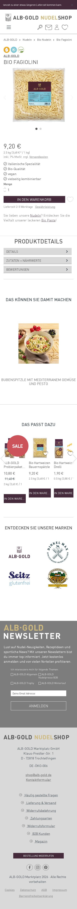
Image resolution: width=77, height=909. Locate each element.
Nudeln (35, 215)
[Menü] (8, 28)
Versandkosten (38, 157)
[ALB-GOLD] (19, 552)
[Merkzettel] (65, 28)
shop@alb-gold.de (39, 775)
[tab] (38, 251)
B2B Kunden (41, 833)
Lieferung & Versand (41, 803)
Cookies (10, 890)
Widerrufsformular (41, 826)
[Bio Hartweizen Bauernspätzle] (40, 448)
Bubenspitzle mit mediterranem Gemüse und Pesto (38, 382)
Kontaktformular (38, 780)
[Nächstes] (72, 97)
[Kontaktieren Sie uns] (48, 28)
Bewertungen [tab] (17, 269)
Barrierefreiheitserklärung (36, 896)
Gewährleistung (45, 207)
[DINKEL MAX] (58, 552)
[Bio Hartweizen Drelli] (65, 448)
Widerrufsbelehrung (41, 810)
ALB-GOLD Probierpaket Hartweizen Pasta (13, 465)
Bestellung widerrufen (38, 855)
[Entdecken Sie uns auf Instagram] (38, 868)
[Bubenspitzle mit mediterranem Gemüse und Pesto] (38, 343)
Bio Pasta (48, 220)
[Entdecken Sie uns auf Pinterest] (46, 868)
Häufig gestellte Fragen (41, 795)
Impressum (59, 890)
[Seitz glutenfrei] (19, 578)
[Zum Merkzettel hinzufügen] (70, 199)
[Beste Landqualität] (58, 578)
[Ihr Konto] (57, 28)
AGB (44, 890)
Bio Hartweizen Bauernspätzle (39, 465)
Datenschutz (28, 890)
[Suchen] (40, 28)
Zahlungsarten (41, 818)
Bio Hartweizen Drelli (64, 465)
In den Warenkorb (34, 199)
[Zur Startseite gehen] (38, 17)
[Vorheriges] (5, 97)
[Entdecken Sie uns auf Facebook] (30, 868)
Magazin (40, 841)
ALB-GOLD (11, 56)
